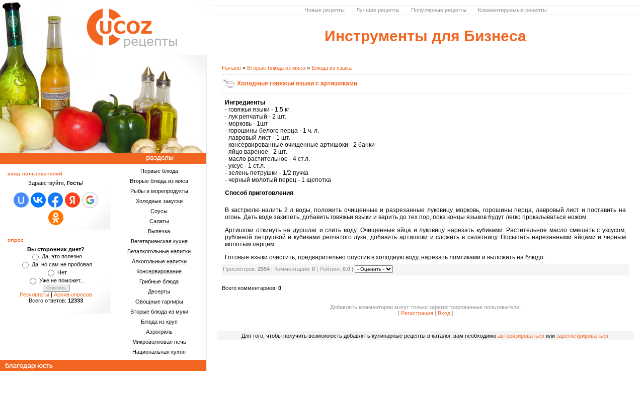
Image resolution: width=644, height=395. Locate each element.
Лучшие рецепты (377, 10)
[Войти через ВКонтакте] (38, 200)
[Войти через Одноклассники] (55, 217)
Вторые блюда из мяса (159, 181)
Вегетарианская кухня (159, 241)
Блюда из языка (331, 68)
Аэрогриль (159, 332)
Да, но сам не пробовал (62, 264)
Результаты (34, 294)
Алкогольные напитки (159, 261)
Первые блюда (159, 171)
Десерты (159, 291)
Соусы (159, 211)
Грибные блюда (159, 281)
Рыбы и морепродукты (159, 191)
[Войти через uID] (21, 200)
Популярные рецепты (438, 10)
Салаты (159, 221)
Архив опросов (73, 294)
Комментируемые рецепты (512, 10)
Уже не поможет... (62, 280)
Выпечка (159, 231)
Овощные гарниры (159, 302)
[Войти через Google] (90, 200)
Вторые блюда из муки (159, 312)
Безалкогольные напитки (159, 251)
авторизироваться (521, 336)
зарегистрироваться (582, 336)
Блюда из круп (159, 322)
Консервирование (159, 271)
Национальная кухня (159, 352)
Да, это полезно (62, 256)
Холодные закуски (159, 201)
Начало (231, 68)
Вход (444, 313)
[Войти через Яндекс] (72, 200)
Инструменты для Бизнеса (425, 36)
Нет (62, 272)
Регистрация (417, 313)
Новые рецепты (324, 10)
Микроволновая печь (159, 342)
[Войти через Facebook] (55, 200)
